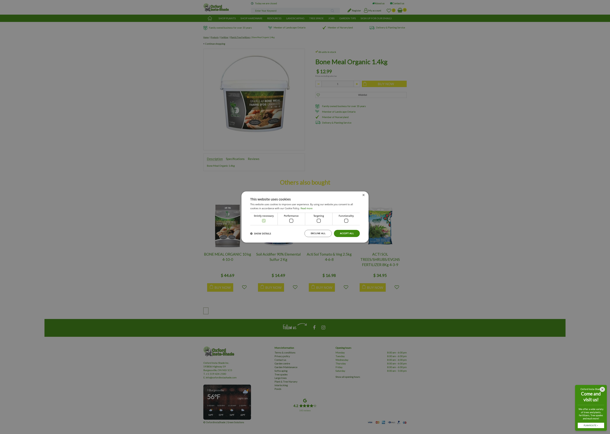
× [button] (363, 195)
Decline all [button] (318, 233)
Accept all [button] (347, 233)
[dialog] (305, 217)
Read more (306, 208)
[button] (260, 233)
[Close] (602, 389)
